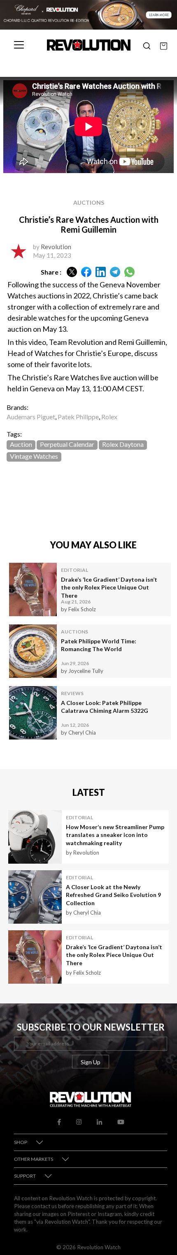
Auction (21, 444)
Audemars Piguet (31, 417)
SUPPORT (25, 1176)
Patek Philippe (78, 417)
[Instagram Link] (79, 1121)
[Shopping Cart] (163, 45)
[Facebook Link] (59, 1121)
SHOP (20, 1142)
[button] (146, 45)
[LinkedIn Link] (100, 1121)
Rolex (109, 417)
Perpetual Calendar (67, 444)
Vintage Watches (34, 456)
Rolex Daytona (123, 444)
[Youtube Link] (120, 1121)
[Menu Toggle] (19, 45)
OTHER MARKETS (33, 1159)
